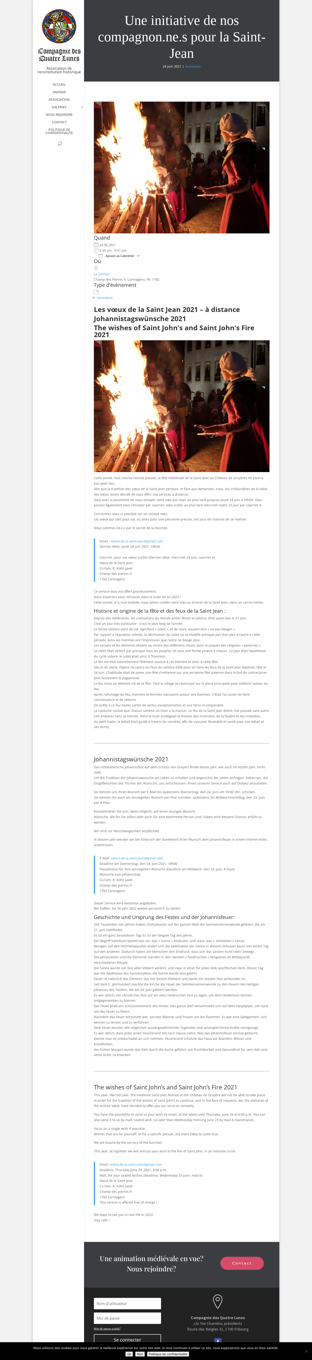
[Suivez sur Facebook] (218, 1341)
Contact (59, 122)
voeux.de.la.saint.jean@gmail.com (137, 541)
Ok (129, 1354)
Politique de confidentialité (59, 131)
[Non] (306, 1351)
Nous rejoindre (59, 115)
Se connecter (127, 1340)
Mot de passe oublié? (107, 1329)
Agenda (59, 92)
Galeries (59, 107)
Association (59, 100)
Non (140, 1354)
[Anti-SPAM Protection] (165, 541)
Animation (193, 66)
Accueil (59, 85)
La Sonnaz (101, 274)
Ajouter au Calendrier (119, 256)
